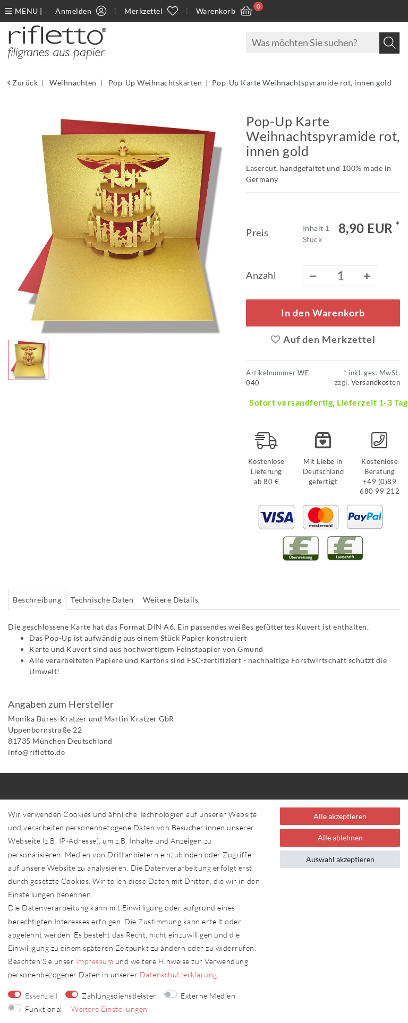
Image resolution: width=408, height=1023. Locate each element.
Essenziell (41, 995)
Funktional (43, 1008)
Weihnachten (72, 82)
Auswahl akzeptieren (340, 859)
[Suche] (389, 43)
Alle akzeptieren (340, 816)
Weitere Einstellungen (109, 1008)
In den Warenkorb (323, 313)
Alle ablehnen (340, 837)
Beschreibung (37, 599)
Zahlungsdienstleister (119, 995)
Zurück (24, 82)
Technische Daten (102, 599)
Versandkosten (374, 382)
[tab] (37, 599)
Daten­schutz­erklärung (178, 974)
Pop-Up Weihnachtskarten (154, 82)
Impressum (95, 961)
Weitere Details (171, 599)
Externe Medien (208, 995)
